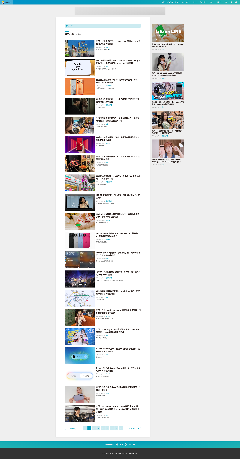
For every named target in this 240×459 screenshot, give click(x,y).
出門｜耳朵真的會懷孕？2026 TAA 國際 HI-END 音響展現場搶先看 (118, 158)
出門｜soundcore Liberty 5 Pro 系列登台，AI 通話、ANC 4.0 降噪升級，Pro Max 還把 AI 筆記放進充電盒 (117, 409)
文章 (72, 26)
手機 (194, 2)
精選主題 (170, 2)
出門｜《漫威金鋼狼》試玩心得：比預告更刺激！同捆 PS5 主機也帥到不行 (167, 132)
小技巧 (219, 2)
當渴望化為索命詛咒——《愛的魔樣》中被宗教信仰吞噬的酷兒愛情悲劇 (117, 100)
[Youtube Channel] (121, 444)
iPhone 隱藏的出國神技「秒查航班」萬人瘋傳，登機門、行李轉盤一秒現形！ (118, 254)
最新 (163, 2)
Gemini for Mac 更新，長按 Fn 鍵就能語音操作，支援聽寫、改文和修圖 (118, 350)
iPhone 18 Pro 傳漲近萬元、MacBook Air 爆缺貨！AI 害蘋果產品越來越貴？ (118, 234)
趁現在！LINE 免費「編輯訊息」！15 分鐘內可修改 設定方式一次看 (167, 45)
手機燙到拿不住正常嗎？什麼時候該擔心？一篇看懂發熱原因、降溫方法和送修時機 (117, 119)
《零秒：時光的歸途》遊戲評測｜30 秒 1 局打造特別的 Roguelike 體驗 (118, 273)
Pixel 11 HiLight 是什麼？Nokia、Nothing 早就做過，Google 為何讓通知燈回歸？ (168, 103)
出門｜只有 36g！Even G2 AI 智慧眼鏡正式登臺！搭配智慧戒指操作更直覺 (118, 311)
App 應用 (185, 2)
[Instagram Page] (126, 444)
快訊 (177, 2)
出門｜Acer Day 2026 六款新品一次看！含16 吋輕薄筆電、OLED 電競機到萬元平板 (117, 330)
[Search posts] (236, 2)
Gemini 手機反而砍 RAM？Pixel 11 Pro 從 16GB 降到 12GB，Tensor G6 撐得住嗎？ (166, 161)
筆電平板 (203, 2)
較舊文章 (134, 428)
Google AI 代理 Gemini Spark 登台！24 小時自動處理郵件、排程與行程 (118, 369)
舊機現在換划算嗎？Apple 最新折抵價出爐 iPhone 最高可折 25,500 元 (117, 81)
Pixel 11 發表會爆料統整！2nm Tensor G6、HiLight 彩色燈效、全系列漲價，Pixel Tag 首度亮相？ (118, 61)
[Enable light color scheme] (231, 2)
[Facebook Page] (117, 444)
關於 (226, 2)
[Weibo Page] (130, 444)
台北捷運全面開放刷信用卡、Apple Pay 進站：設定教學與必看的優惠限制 (118, 292)
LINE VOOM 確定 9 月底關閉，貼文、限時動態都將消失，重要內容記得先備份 (117, 215)
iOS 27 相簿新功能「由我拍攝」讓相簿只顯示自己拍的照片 (118, 196)
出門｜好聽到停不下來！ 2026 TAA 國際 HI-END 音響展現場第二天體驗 (118, 42)
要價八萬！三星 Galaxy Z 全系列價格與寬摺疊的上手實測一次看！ (118, 388)
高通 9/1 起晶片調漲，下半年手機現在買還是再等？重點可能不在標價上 (117, 138)
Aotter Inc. (134, 453)
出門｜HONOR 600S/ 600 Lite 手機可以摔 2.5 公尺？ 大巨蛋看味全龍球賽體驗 (167, 74)
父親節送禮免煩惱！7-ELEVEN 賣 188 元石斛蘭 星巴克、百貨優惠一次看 (118, 177)
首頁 (67, 26)
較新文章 (71, 428)
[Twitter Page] (134, 444)
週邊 (211, 2)
